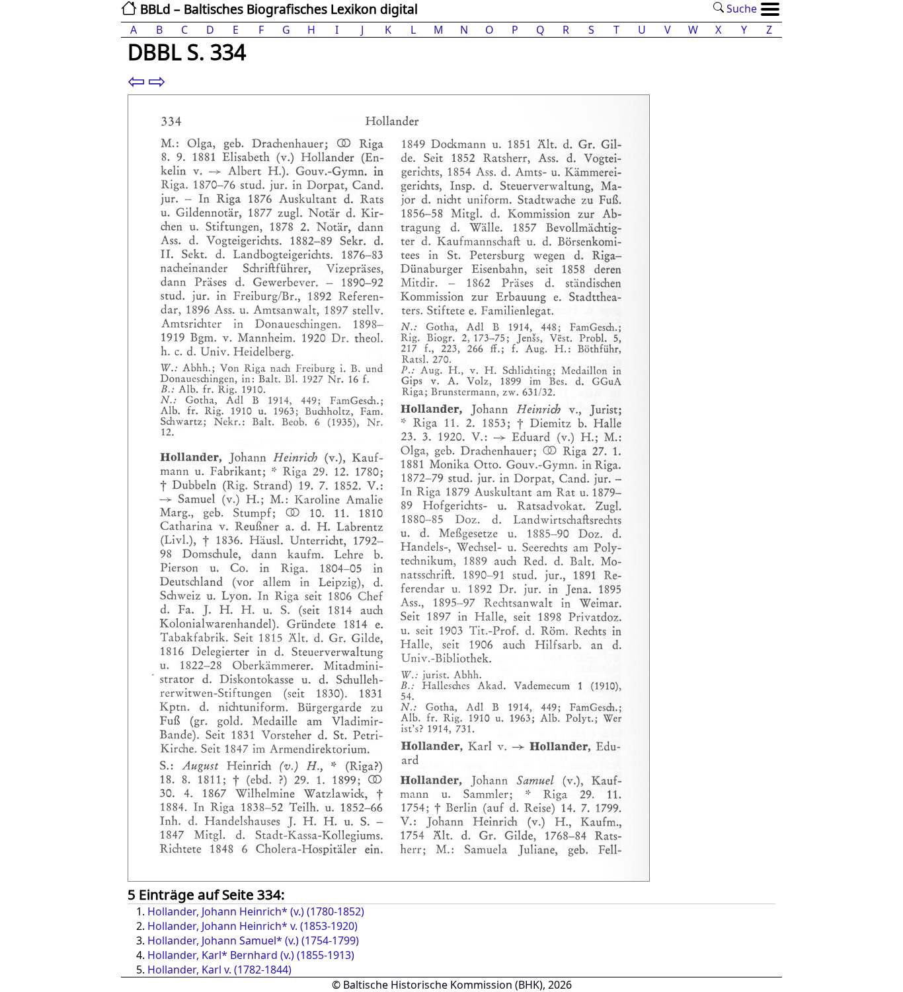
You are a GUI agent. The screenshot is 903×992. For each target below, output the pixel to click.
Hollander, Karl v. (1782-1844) (219, 969)
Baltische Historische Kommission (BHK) (443, 984)
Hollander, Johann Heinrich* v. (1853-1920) (252, 926)
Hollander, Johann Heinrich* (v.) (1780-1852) (255, 911)
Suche (740, 8)
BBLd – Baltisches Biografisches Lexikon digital (277, 9)
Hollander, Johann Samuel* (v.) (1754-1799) (253, 940)
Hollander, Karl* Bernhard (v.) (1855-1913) (250, 955)
